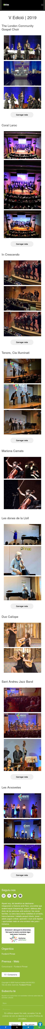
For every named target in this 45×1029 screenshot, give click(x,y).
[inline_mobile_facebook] (5, 1027)
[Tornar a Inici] (6, 5)
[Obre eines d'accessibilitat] (40, 1024)
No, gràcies (30, 1024)
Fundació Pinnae (8, 953)
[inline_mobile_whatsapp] (39, 1027)
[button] (42, 5)
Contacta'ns (12, 974)
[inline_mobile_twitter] (16, 1027)
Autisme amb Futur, (21, 905)
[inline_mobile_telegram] (28, 1027)
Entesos (15, 1024)
